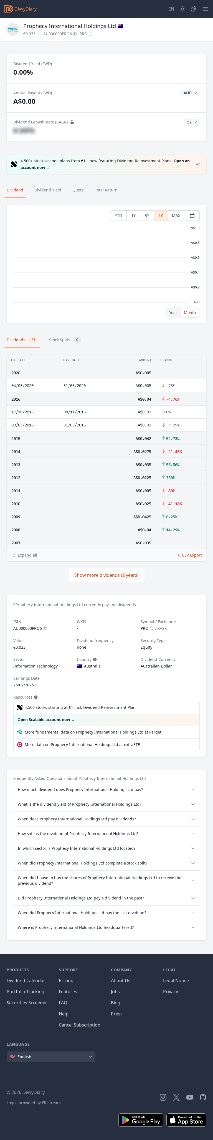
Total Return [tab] (106, 190)
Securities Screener (27, 1003)
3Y (147, 215)
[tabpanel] (106, 264)
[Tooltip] (94, 659)
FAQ (63, 1003)
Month (190, 312)
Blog (115, 1003)
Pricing (66, 980)
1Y (133, 215)
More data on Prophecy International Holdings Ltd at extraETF (82, 744)
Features (68, 992)
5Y (160, 215)
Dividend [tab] (15, 190)
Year (173, 312)
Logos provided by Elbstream (34, 1102)
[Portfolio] (194, 9)
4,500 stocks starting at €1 (80, 707)
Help (64, 1014)
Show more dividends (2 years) (106, 575)
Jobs (115, 992)
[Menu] (205, 8)
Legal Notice (176, 980)
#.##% (24, 130)
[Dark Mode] (182, 9)
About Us (120, 980)
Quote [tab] (78, 190)
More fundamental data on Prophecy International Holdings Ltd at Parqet (93, 732)
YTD (118, 215)
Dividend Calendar (26, 980)
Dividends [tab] (21, 339)
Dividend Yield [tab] (47, 190)
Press (117, 1014)
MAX (176, 215)
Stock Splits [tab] (63, 339)
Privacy (170, 992)
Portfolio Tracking (25, 992)
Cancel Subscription (79, 1025)
